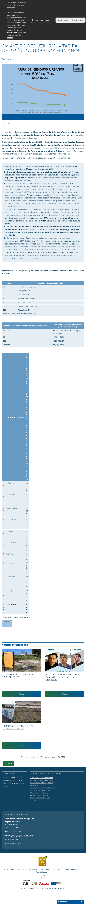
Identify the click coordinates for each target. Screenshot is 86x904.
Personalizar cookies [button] (41, 20)
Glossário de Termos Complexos (65, 870)
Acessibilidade (41, 872)
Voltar (10, 763)
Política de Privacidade (11, 870)
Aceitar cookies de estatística (70, 20)
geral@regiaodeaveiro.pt (22, 836)
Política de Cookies (29, 870)
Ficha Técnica (45, 870)
